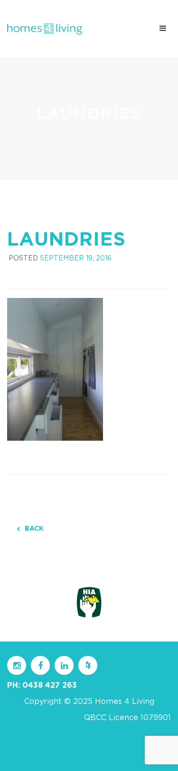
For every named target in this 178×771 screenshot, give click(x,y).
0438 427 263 (49, 685)
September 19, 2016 (76, 258)
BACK (34, 528)
